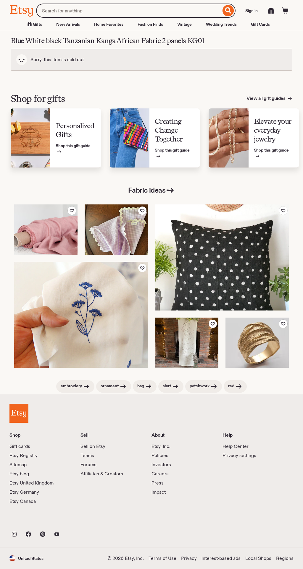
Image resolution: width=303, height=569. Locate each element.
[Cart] (285, 11)
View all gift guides (266, 98)
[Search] (228, 11)
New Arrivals (68, 24)
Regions (285, 558)
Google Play (74, 521)
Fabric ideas (146, 190)
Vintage (184, 24)
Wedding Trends (221, 24)
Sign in (251, 10)
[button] (26, 558)
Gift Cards (260, 24)
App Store (29, 521)
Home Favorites (108, 24)
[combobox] (128, 11)
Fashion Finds (150, 24)
